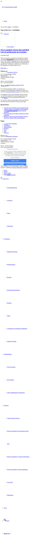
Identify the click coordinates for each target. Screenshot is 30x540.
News (5, 130)
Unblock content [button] (15, 160)
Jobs (5, 131)
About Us (6, 132)
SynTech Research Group (12, 91)
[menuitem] (18, 85)
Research (6, 128)
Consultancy (7, 125)
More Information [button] (15, 157)
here (25, 101)
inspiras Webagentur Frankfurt (20, 167)
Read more (4, 68)
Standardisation (8, 127)
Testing (6, 124)
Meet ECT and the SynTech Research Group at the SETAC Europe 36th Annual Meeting (16, 117)
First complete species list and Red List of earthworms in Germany (15, 51)
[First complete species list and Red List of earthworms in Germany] (8, 46)
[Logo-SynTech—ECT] (9, 7)
